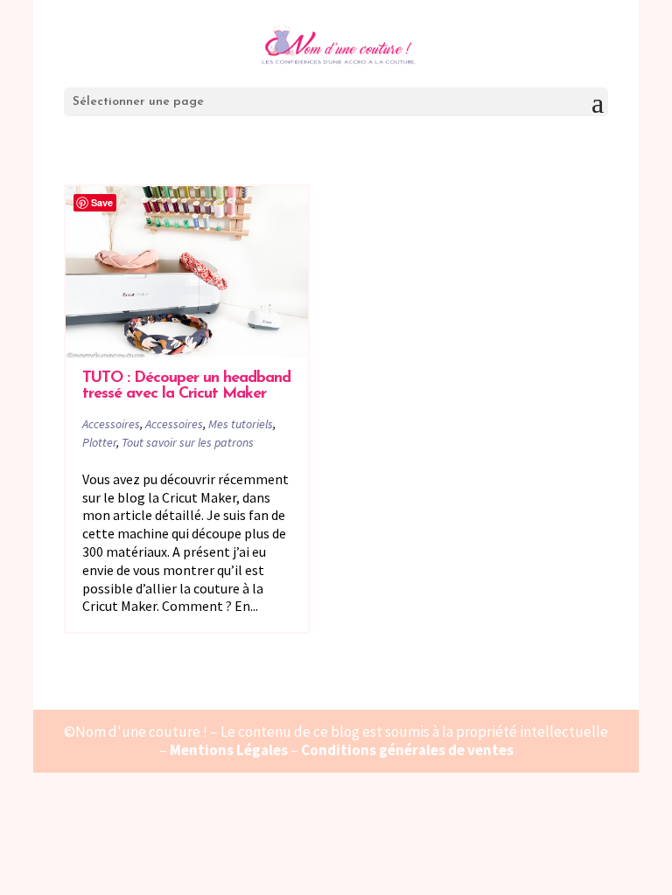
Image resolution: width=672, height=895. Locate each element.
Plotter (99, 442)
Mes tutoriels (240, 424)
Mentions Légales (229, 750)
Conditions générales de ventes (407, 750)
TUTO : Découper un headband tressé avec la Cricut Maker (186, 386)
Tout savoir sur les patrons (188, 442)
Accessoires (111, 424)
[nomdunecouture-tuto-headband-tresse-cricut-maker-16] (187, 271)
